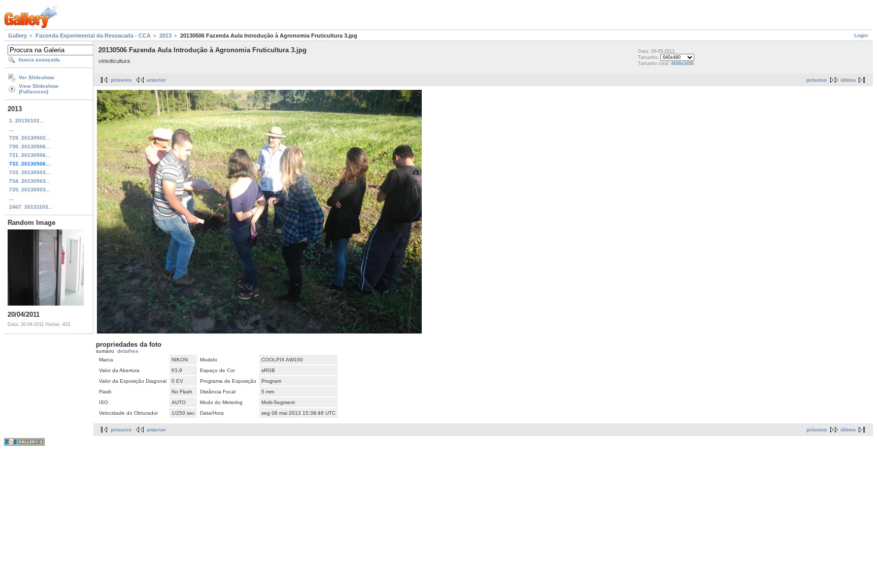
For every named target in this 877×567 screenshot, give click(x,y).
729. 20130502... (29, 138)
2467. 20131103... (31, 207)
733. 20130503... (29, 172)
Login (861, 35)
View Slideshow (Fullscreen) (38, 88)
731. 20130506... (29, 155)
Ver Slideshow (36, 77)
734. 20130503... (29, 181)
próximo (816, 80)
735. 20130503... (29, 189)
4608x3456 (682, 63)
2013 (165, 35)
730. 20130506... (29, 146)
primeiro (121, 80)
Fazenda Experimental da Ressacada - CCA (93, 35)
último (848, 80)
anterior (156, 80)
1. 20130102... (26, 120)
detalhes (128, 351)
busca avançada (39, 59)
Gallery (17, 35)
